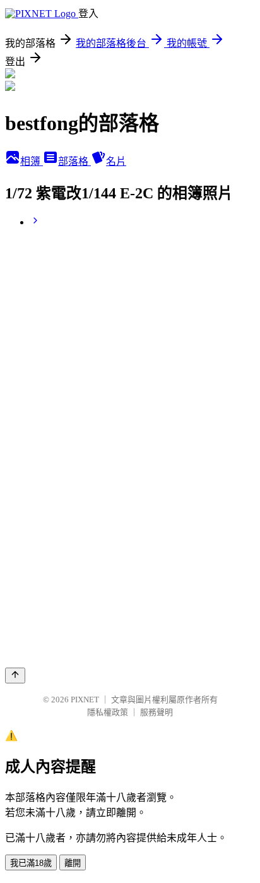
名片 (116, 161)
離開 (72, 863)
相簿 (31, 161)
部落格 (74, 161)
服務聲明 (156, 712)
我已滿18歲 (31, 863)
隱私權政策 (107, 712)
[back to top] (15, 675)
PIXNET (85, 699)
